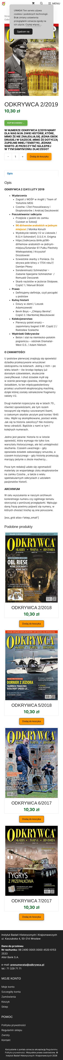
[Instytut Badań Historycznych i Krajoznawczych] (3, 3)
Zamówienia (8, 996)
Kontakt (5, 1040)
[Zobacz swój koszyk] (33, 3)
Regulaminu (51, 1049)
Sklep (4, 1006)
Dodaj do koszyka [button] (31, 623)
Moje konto (8, 986)
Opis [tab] (10, 173)
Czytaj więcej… (33, 24)
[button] (41, 3)
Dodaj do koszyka (39, 156)
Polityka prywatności (13, 1025)
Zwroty (5, 1035)
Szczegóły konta (11, 991)
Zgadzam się (23, 31)
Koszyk (5, 1001)
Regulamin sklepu (11, 1030)
